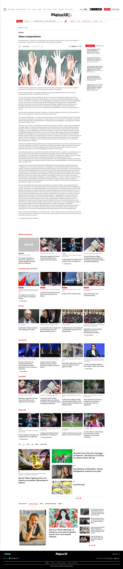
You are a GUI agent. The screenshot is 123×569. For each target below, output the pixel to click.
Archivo (47, 563)
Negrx (41, 503)
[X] (13, 558)
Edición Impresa (11, 9)
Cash (19, 444)
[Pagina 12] (61, 15)
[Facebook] (9, 558)
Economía (34, 9)
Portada (20, 27)
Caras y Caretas (22, 503)
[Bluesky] (14, 558)
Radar (36, 444)
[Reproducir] (91, 9)
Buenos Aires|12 (69, 9)
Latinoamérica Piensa (50, 503)
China (78, 21)
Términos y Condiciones (73, 563)
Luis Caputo (95, 21)
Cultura (44, 9)
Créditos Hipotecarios (86, 21)
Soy (32, 444)
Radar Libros (43, 444)
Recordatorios (61, 9)
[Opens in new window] (109, 558)
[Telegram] (18, 558)
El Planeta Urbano (33, 503)
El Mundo (55, 9)
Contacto (53, 563)
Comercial (114, 554)
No (23, 444)
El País (29, 9)
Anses (101, 21)
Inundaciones (72, 21)
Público (60, 503)
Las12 (28, 444)
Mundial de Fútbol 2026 (21, 9)
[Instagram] (11, 558)
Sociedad (39, 9)
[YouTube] (16, 558)
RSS (119, 554)
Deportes (49, 9)
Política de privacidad (61, 563)
